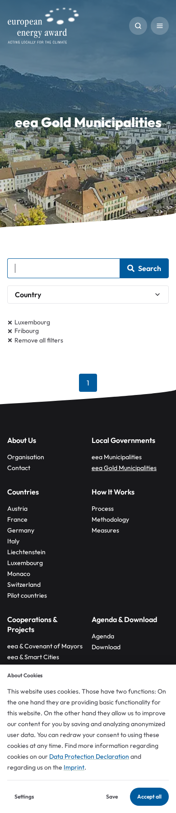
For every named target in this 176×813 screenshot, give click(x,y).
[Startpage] (43, 25)
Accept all (149, 796)
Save (112, 796)
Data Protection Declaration (89, 756)
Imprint (74, 767)
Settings (24, 796)
